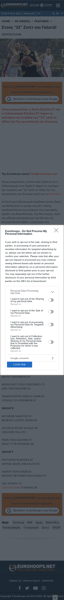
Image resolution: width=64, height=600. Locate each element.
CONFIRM (19, 364)
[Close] (57, 231)
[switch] (51, 300)
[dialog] (32, 300)
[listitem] (32, 292)
